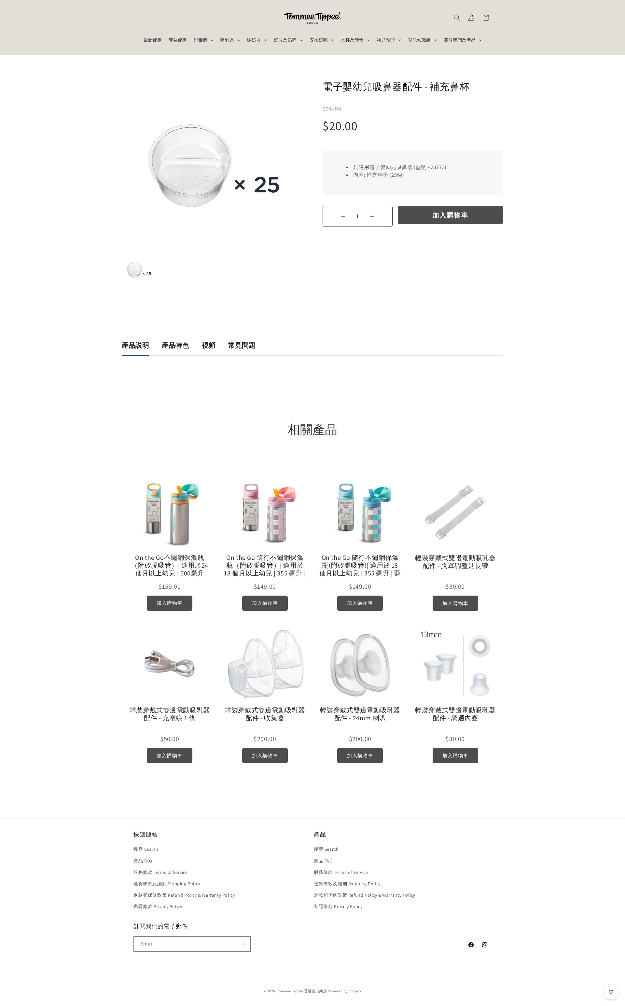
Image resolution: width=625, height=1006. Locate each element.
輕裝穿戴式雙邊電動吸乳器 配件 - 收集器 (265, 714)
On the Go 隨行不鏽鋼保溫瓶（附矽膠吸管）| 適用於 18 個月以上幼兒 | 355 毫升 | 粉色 (265, 565)
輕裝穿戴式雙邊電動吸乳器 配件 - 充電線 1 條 (170, 714)
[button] (457, 17)
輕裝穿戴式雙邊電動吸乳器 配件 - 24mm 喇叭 (360, 714)
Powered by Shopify (344, 991)
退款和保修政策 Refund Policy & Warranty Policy (184, 895)
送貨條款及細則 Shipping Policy (166, 884)
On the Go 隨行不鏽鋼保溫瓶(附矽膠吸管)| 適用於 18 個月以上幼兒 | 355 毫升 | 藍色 (360, 565)
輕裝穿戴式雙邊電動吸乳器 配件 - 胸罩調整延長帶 (455, 562)
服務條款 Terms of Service (160, 872)
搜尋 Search (145, 849)
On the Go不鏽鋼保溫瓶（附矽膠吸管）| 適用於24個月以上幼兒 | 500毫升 (169, 565)
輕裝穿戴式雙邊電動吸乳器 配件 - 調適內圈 (455, 714)
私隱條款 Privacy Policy (157, 906)
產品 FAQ (142, 861)
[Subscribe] (243, 944)
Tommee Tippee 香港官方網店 (302, 991)
